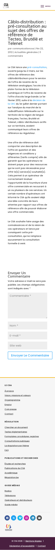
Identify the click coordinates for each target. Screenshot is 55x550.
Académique (11, 472)
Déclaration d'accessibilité (22, 546)
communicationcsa (23, 48)
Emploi (8, 404)
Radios (8, 490)
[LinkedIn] (32, 518)
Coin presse (10, 409)
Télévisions (10, 495)
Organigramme (12, 400)
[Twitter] (13, 518)
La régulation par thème (17, 445)
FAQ (7, 450)
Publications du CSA (15, 468)
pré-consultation (37, 67)
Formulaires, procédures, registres (22, 436)
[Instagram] (26, 518)
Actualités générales (26, 52)
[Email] (39, 518)
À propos (9, 391)
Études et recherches (15, 463)
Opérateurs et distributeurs (18, 500)
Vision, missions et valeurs (18, 395)
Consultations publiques (17, 441)
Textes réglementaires (16, 431)
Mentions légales (34, 541)
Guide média (11, 504)
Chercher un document (16, 427)
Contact (9, 413)
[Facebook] (7, 518)
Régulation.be (12, 477)
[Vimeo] (20, 518)
